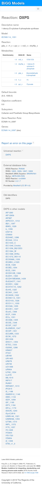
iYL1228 (9, 429)
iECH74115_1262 (13, 286)
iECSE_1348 (11, 322)
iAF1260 (9, 212)
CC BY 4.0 (26, 185)
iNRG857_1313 (12, 385)
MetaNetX (17, 185)
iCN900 (9, 234)
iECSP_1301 (11, 330)
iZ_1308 (9, 440)
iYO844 (9, 432)
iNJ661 (9, 383)
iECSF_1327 (11, 325)
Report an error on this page (17, 143)
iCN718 (9, 231)
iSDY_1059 (11, 399)
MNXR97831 (31, 173)
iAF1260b (10, 215)
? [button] (33, 143)
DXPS (8, 154)
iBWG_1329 (11, 226)
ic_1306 (9, 229)
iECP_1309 (11, 314)
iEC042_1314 (12, 240)
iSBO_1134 (11, 396)
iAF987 (9, 218)
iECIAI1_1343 (12, 292)
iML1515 (9, 377)
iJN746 (9, 363)
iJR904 (9, 369)
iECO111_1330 (12, 303)
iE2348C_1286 (12, 237)
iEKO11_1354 (12, 341)
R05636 (22, 168)
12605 (13, 171)
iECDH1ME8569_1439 (16, 278)
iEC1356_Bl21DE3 (14, 248)
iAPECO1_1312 (13, 220)
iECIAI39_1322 (12, 295)
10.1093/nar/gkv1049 (31, 473)
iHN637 (9, 350)
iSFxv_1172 (11, 407)
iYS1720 (9, 435)
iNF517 (9, 380)
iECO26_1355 (12, 306)
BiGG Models (13, 3)
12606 (19, 171)
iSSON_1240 (11, 410)
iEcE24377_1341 (13, 281)
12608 (30, 171)
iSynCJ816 (10, 413)
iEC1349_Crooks (13, 245)
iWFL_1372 (11, 424)
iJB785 (9, 355)
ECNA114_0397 (9, 130)
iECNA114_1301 (9, 37)
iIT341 (8, 352)
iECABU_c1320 (12, 262)
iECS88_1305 (12, 319)
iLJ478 (9, 374)
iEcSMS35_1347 (13, 328)
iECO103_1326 (12, 300)
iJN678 (9, 361)
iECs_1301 (10, 317)
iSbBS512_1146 (13, 394)
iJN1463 (9, 358)
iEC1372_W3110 (13, 256)
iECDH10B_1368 (13, 273)
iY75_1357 (10, 427)
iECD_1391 (11, 270)
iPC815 (9, 388)
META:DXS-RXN (18, 176)
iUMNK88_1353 (13, 418)
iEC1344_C (11, 242)
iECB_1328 (11, 264)
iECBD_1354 (11, 267)
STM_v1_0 (10, 443)
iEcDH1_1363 (12, 275)
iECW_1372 (11, 336)
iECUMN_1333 (12, 333)
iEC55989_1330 (13, 259)
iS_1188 (9, 391)
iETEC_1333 (11, 344)
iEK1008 (9, 339)
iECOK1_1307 (12, 308)
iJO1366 (9, 366)
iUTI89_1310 (11, 421)
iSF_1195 (10, 402)
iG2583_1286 (12, 347)
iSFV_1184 (10, 405)
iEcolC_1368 (11, 311)
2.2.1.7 (18, 181)
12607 (25, 171)
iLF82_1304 (11, 372)
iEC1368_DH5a (12, 253)
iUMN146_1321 (12, 416)
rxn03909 (21, 178)
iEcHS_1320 (11, 289)
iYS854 (9, 438)
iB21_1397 (10, 223)
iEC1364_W (11, 251)
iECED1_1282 (12, 284)
